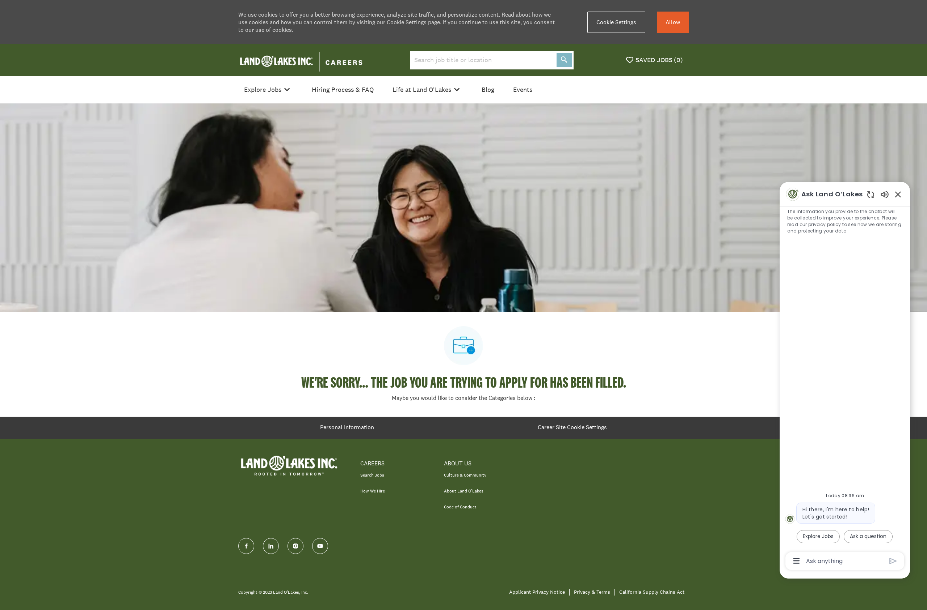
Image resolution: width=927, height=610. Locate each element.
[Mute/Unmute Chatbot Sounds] (884, 194)
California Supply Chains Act (651, 592)
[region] (845, 377)
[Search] (564, 60)
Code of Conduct (460, 507)
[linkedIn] (271, 546)
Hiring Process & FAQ (343, 90)
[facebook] (246, 546)
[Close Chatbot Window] (898, 194)
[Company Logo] (301, 59)
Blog (488, 90)
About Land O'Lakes (463, 491)
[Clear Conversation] (870, 194)
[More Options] (796, 560)
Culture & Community (465, 475)
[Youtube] (320, 546)
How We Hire (372, 491)
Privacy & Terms (592, 592)
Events (522, 90)
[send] (893, 561)
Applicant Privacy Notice (537, 592)
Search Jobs (372, 475)
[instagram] (295, 546)
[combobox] (482, 60)
